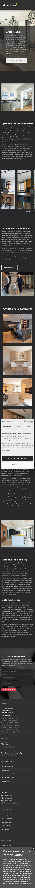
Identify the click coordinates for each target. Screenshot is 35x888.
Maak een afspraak (9, 689)
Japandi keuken (6, 845)
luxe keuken (22, 605)
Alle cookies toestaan (17, 458)
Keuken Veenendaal (7, 774)
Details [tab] (18, 426)
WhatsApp (7, 743)
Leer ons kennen (9, 268)
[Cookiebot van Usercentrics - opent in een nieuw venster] (25, 421)
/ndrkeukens (8, 796)
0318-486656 (5, 745)
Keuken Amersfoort (7, 777)
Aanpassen (16, 465)
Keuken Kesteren (6, 785)
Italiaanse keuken (6, 607)
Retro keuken (5, 829)
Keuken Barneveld (7, 766)
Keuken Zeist (5, 781)
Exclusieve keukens (7, 818)
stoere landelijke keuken (9, 586)
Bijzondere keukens (7, 822)
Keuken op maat (6, 815)
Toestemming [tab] (6, 426)
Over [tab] (29, 426)
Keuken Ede (5, 770)
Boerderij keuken (6, 833)
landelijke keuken (26, 578)
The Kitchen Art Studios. (11, 803)
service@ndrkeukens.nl (8, 755)
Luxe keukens (5, 826)
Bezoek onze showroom (16, 60)
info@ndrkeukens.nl (7, 747)
